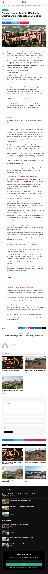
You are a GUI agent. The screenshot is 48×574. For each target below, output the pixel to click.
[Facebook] (3, 53)
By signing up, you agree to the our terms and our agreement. (24, 567)
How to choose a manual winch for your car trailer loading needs (23, 531)
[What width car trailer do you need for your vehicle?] (5, 545)
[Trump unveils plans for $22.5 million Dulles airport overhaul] (12, 382)
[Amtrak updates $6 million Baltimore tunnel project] (35, 362)
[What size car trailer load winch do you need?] (5, 526)
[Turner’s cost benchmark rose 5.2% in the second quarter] (35, 472)
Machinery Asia (9, 19)
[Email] (3, 66)
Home (9, 5)
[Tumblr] (3, 69)
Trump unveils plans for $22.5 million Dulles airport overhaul (12, 391)
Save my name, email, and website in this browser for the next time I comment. (20, 427)
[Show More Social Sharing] (30, 23)
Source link (9, 323)
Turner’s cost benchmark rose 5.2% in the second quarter (35, 481)
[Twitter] (3, 57)
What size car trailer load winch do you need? (19, 524)
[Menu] (3, 2)
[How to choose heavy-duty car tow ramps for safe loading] (5, 539)
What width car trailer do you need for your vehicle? (20, 543)
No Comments (25, 19)
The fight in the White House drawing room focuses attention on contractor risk (34, 337)
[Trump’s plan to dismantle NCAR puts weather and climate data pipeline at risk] (24, 36)
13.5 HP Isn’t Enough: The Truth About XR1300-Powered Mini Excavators (11, 371)
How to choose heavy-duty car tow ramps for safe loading (21, 537)
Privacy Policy (31, 567)
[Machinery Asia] (24, 2)
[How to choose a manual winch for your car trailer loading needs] (5, 532)
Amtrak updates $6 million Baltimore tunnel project (35, 371)
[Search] (44, 2)
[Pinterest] (3, 63)
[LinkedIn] (3, 60)
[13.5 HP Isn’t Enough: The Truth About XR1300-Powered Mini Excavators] (12, 362)
